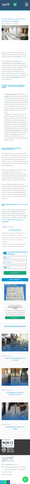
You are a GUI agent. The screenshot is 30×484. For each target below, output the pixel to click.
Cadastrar (15, 273)
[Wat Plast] (8, 461)
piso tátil (6, 96)
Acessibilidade (6, 23)
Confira (15, 317)
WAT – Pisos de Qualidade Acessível (6, 4)
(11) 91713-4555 (8, 472)
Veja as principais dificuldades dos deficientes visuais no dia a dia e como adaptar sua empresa (15, 239)
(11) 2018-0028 (8, 474)
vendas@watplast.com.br (10, 464)
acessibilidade (15, 77)
